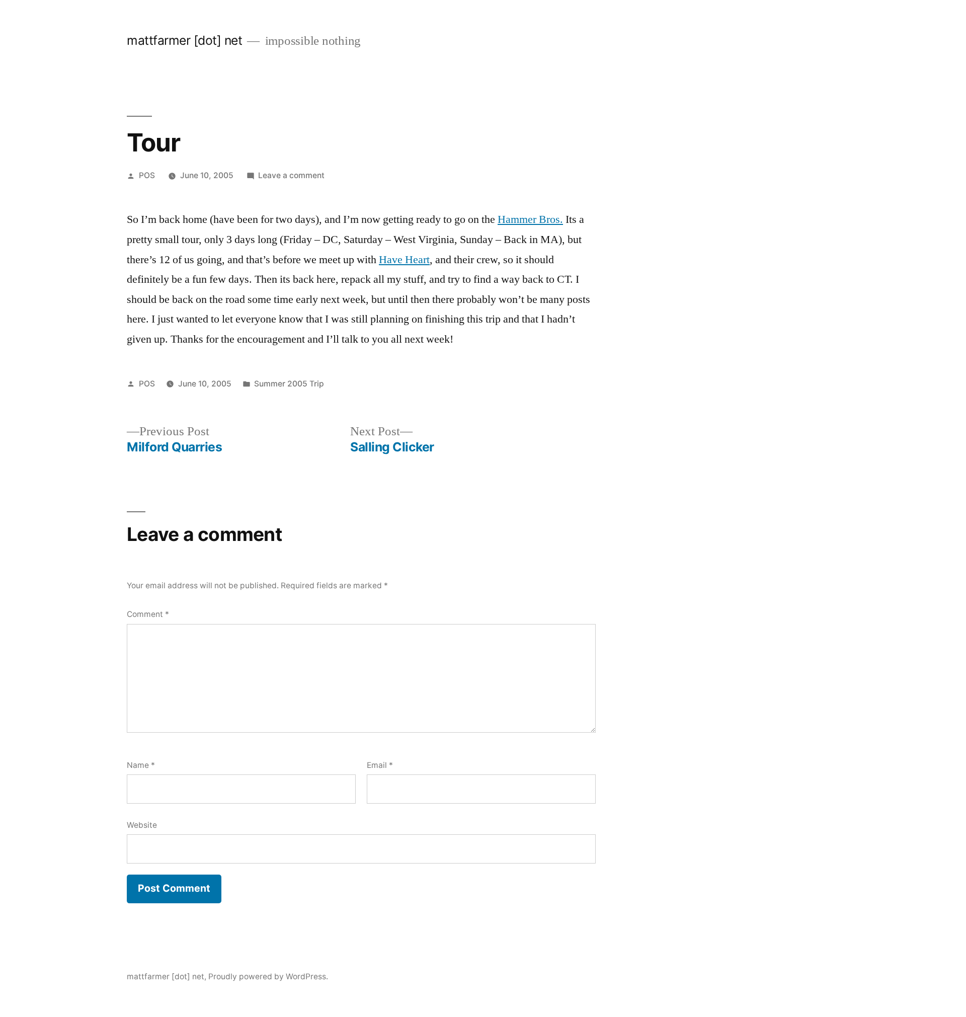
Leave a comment (291, 175)
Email (380, 765)
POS (147, 175)
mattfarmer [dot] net (184, 40)
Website (142, 825)
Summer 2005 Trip (289, 383)
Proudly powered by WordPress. (268, 976)
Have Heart (404, 260)
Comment (148, 614)
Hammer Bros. (530, 219)
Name (141, 765)
